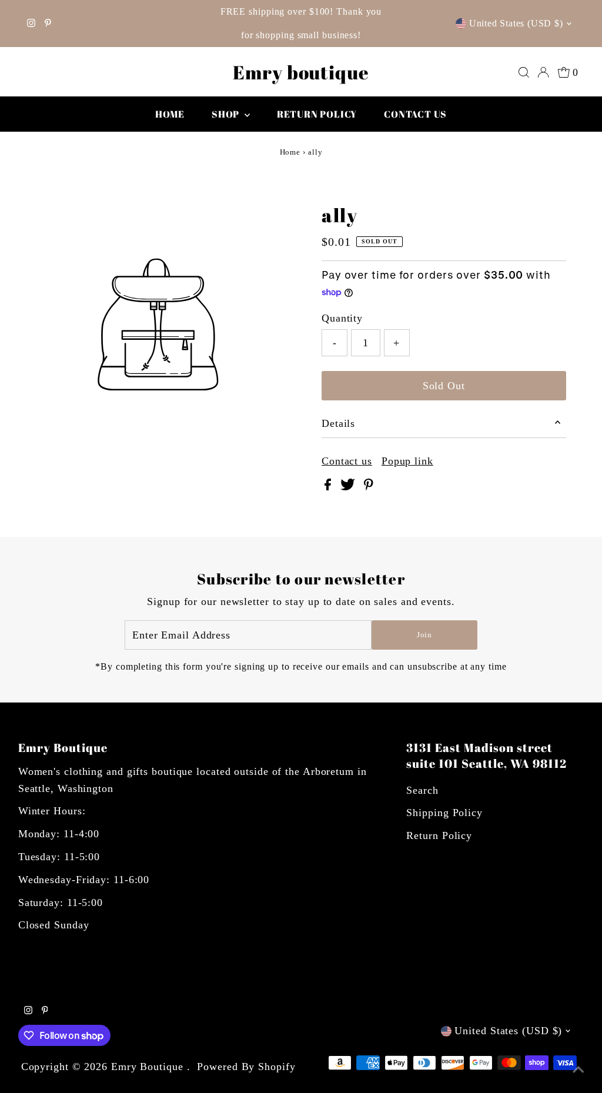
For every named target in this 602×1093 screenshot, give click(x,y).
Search (422, 790)
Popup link (407, 461)
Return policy (317, 114)
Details (338, 423)
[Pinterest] (48, 23)
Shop (227, 114)
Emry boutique (301, 72)
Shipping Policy (444, 812)
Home (170, 114)
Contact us (415, 114)
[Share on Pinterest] (368, 487)
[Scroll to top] (578, 1069)
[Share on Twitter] (349, 487)
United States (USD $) (516, 23)
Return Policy (439, 835)
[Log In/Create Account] (543, 72)
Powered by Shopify (246, 1066)
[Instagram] (31, 23)
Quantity (342, 318)
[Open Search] (524, 72)
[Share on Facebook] (330, 487)
